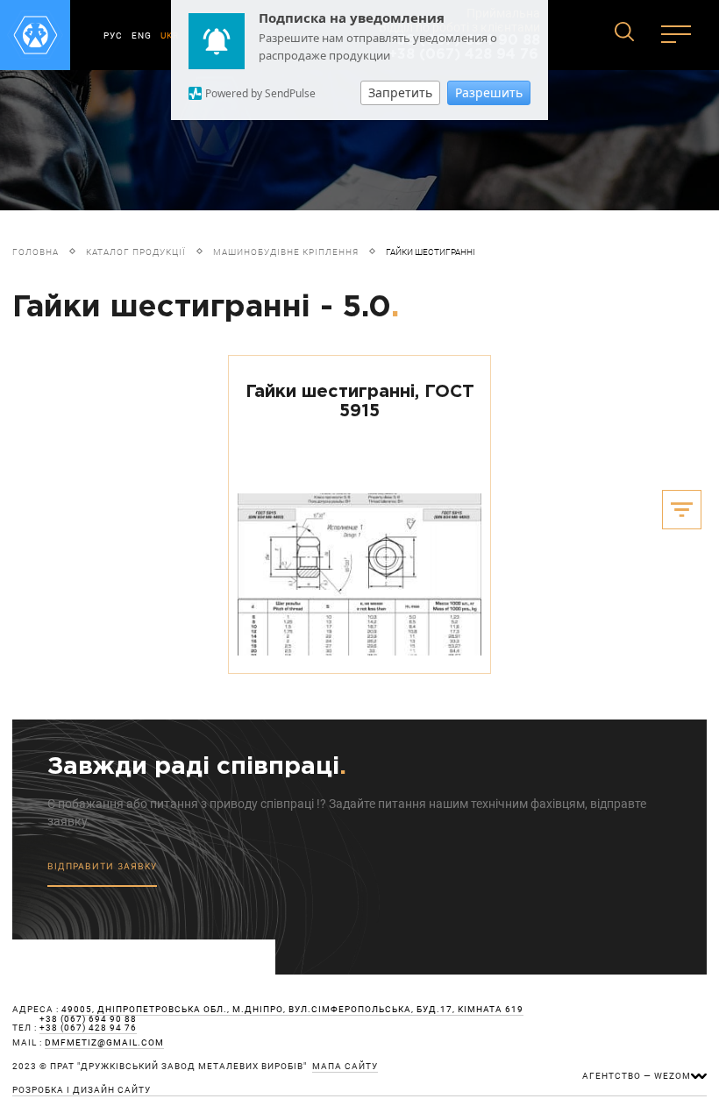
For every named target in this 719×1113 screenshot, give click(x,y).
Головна (35, 252)
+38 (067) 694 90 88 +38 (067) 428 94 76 (88, 1023)
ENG (142, 35)
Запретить (400, 92)
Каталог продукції (136, 252)
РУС (113, 35)
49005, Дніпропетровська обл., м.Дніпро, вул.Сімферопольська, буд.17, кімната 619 (292, 1009)
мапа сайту (345, 1066)
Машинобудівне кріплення (286, 252)
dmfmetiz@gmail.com (104, 1043)
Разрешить (489, 92)
